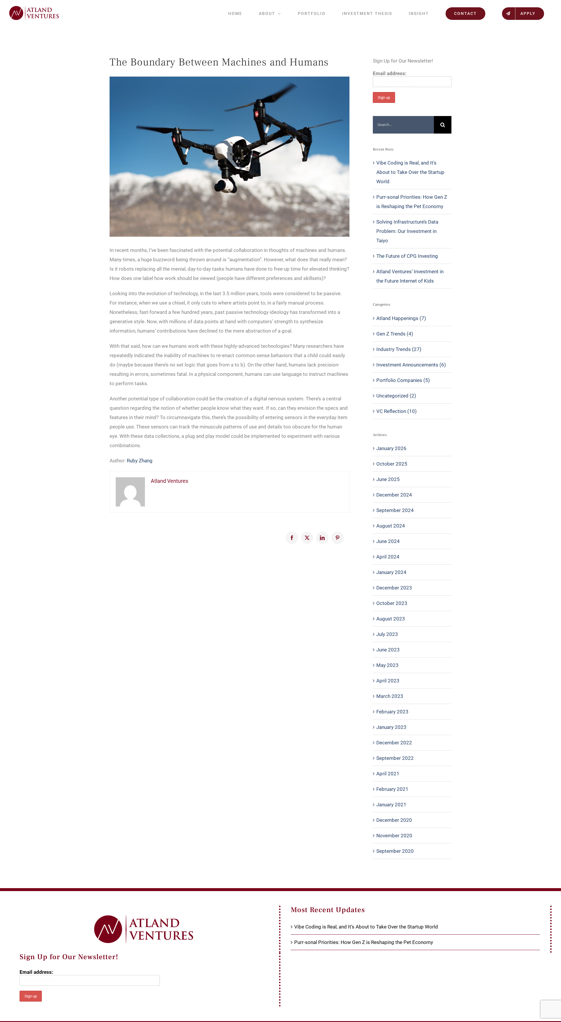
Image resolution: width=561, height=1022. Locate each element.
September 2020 (395, 851)
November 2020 (394, 835)
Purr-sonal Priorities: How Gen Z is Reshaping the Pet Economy (363, 942)
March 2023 (389, 696)
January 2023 (391, 727)
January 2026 (391, 448)
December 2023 (394, 588)
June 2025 (388, 479)
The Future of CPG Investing (407, 256)
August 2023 (390, 619)
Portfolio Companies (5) (403, 380)
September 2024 (395, 510)
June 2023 (388, 650)
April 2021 (387, 774)
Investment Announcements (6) (411, 365)
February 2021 (392, 789)
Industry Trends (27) (398, 349)
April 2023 (387, 681)
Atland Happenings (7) (401, 318)
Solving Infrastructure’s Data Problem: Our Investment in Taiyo (407, 231)
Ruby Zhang (140, 461)
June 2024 (388, 541)
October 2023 (391, 603)
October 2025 (391, 464)
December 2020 (394, 820)
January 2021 (391, 804)
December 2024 (394, 495)
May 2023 (387, 665)
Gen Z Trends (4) (394, 334)
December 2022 (394, 743)
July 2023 (387, 634)
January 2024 (391, 572)
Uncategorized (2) (396, 396)
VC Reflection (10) (396, 411)
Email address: (389, 73)
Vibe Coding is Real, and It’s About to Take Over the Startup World (410, 172)
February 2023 (392, 712)
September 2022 (395, 758)
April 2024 (387, 557)
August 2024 (390, 526)
